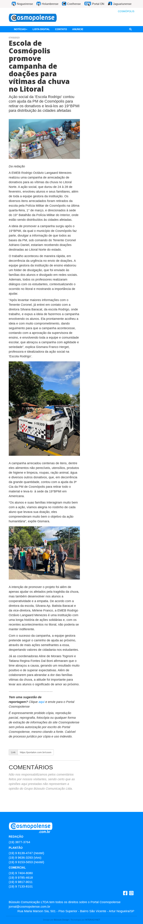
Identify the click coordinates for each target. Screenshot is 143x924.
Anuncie (77, 29)
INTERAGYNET (92, 920)
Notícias (20, 29)
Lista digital (41, 29)
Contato (61, 29)
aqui (42, 702)
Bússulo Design (61, 920)
